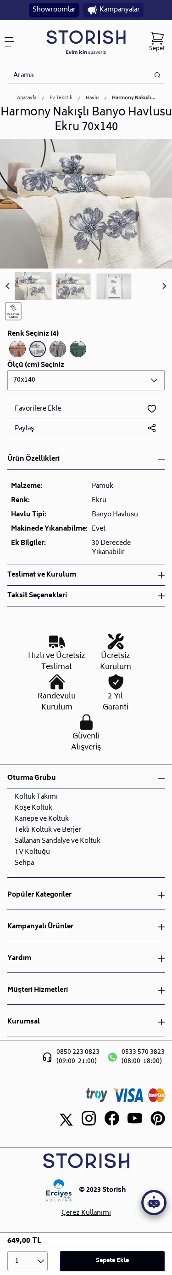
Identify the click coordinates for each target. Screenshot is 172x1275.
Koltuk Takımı (36, 797)
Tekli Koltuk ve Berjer (48, 830)
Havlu (92, 98)
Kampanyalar (120, 10)
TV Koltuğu (32, 852)
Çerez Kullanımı (86, 1213)
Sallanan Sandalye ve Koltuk (57, 841)
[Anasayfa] (86, 42)
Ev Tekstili (61, 98)
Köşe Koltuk (33, 808)
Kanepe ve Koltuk (42, 819)
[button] (33, 286)
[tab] (79, 260)
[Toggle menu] (12, 41)
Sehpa (24, 863)
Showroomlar (54, 10)
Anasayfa (26, 98)
